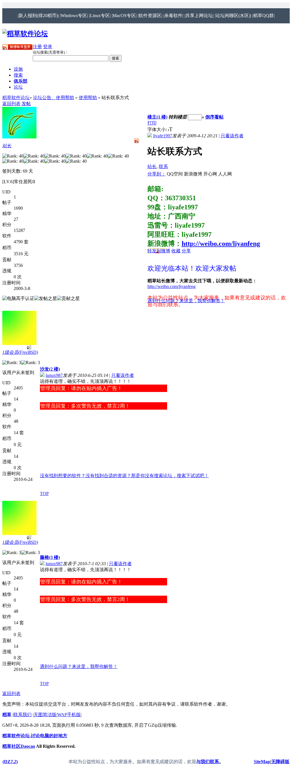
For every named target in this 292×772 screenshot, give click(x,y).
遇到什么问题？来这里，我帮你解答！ (186, 300)
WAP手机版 (69, 714)
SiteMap (262, 761)
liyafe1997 (162, 135)
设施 (18, 69)
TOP (44, 493)
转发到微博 (158, 250)
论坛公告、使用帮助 (53, 97)
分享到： (156, 173)
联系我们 (22, 714)
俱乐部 (20, 81)
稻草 (6, 714)
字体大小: (157, 129)
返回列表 (11, 103)
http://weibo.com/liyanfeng (221, 243)
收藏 (176, 250)
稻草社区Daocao (18, 746)
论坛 (18, 87)
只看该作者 (232, 135)
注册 (37, 46)
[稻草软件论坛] (25, 33)
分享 (186, 250)
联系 (163, 166)
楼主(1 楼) (157, 117)
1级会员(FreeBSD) (20, 352)
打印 (152, 123)
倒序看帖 (214, 117)
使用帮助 (88, 97)
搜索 (18, 75)
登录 (47, 46)
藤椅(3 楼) (50, 557)
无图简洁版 (45, 714)
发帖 (26, 103)
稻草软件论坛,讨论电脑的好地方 (34, 735)
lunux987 (54, 375)
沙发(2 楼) (50, 369)
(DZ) (10, 761)
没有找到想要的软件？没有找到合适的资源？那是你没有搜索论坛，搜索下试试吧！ (124, 475)
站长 (6, 145)
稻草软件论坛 (16, 97)
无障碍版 (280, 761)
